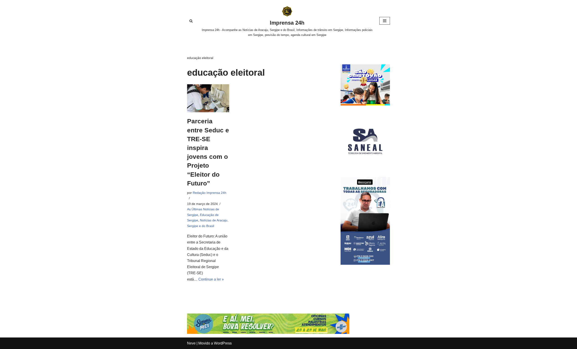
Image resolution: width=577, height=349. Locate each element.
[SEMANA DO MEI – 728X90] (268, 333)
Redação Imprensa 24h (209, 192)
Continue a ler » (211, 279)
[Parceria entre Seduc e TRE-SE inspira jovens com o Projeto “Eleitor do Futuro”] (208, 98)
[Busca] (191, 21)
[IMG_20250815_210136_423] (365, 263)
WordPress (223, 343)
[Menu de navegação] (384, 21)
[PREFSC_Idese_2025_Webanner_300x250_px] (365, 104)
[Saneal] (365, 165)
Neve (191, 343)
